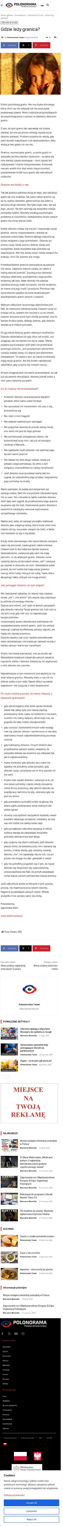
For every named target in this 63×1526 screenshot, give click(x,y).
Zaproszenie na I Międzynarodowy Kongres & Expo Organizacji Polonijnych (37, 1180)
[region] (31, 1498)
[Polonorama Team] (3, 37)
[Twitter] (9, 1333)
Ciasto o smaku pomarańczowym (37, 1236)
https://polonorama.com (29, 1009)
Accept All (31, 1502)
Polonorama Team (15, 37)
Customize (31, 1511)
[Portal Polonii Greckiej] (21, 5)
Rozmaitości (20, 15)
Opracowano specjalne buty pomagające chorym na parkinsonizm (34, 1048)
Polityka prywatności (14, 1495)
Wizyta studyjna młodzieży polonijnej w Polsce (26, 1295)
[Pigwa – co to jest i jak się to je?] (9, 1065)
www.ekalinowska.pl (12, 915)
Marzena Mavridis (28, 1035)
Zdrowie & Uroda (35, 15)
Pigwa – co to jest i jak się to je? (36, 1061)
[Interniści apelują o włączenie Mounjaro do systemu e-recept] (9, 1033)
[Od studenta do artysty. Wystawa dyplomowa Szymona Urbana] (9, 1215)
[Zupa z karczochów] (9, 1257)
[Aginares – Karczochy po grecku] (9, 1274)
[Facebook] (2, 1333)
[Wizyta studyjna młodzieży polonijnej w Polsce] (9, 1145)
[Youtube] (16, 1333)
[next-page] (7, 1077)
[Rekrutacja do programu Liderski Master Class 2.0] (9, 1199)
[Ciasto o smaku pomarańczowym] (9, 1241)
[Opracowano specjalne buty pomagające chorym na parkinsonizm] (9, 1049)
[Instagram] (22, 1333)
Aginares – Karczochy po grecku (36, 1269)
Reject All (31, 1519)
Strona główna (7, 15)
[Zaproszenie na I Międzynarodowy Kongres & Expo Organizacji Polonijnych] (9, 1182)
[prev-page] (3, 1077)
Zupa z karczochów (30, 1253)
